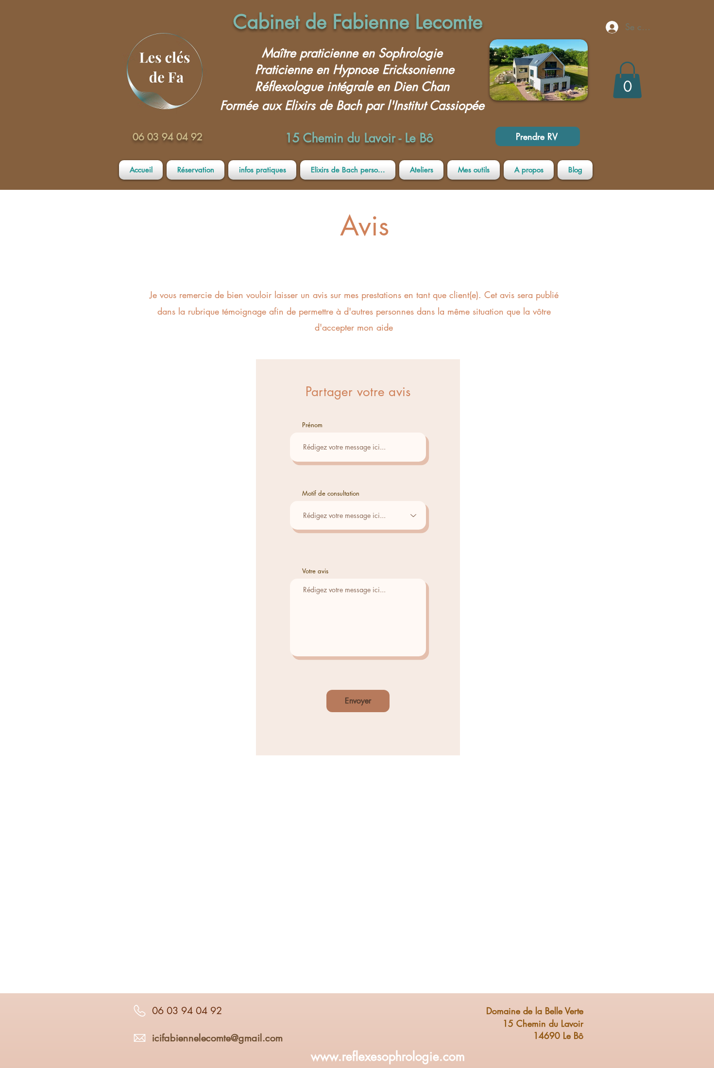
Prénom (312, 425)
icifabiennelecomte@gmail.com (217, 1038)
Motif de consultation (330, 493)
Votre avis (315, 571)
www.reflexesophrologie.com (388, 1056)
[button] (627, 80)
